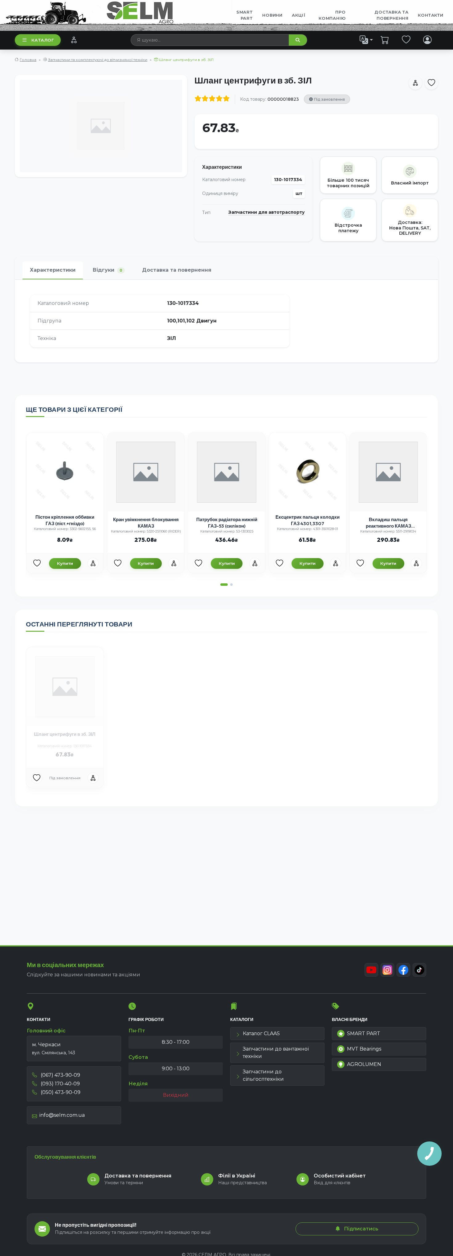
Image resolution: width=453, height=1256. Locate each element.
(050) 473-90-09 (59, 1092)
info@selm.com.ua (62, 1115)
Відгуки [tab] (107, 270)
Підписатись (360, 1229)
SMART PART (363, 1033)
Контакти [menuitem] (430, 15)
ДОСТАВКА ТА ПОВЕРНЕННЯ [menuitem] (391, 15)
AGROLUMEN (364, 1064)
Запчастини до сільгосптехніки (263, 1075)
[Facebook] (403, 970)
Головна (28, 59)
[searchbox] (210, 40)
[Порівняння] (74, 40)
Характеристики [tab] (53, 270)
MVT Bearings (364, 1049)
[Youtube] (371, 970)
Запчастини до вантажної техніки (276, 1052)
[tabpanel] (226, 320)
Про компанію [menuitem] (332, 15)
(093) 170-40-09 (59, 1084)
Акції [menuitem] (298, 15)
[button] (224, 584)
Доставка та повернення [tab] (176, 270)
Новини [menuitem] (272, 15)
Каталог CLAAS (261, 1033)
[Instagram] (387, 970)
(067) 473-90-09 (59, 1075)
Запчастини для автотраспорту (266, 212)
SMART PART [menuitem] (244, 15)
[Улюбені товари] (406, 40)
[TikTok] (419, 970)
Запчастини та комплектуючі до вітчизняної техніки (97, 59)
